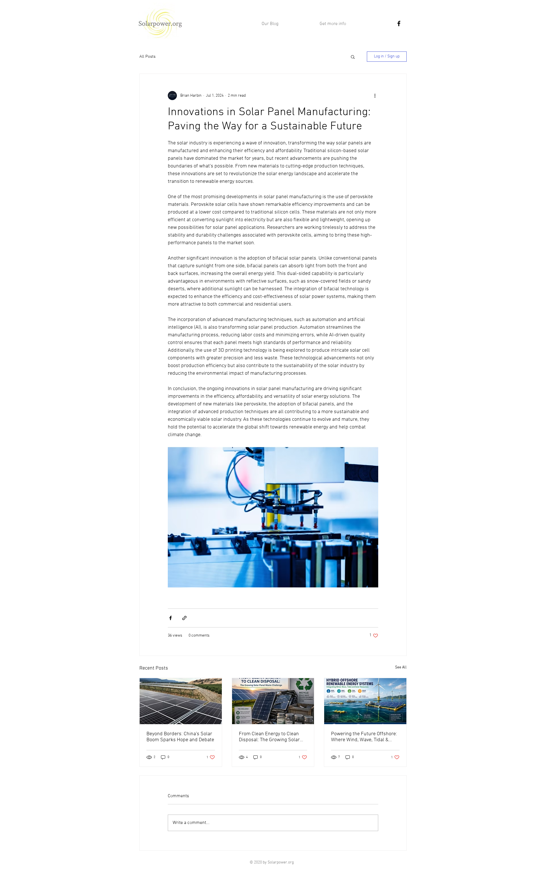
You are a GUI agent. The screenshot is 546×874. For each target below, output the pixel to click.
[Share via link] (184, 618)
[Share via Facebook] (170, 618)
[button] (352, 56)
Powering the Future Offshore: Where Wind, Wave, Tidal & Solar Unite (364, 737)
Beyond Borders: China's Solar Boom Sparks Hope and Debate (180, 737)
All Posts (147, 56)
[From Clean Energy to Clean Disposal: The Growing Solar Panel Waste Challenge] (273, 701)
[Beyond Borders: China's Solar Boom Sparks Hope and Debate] (181, 701)
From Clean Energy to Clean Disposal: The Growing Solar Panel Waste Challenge (269, 737)
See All (401, 667)
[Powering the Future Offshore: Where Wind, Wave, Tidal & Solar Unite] (365, 701)
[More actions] (374, 95)
